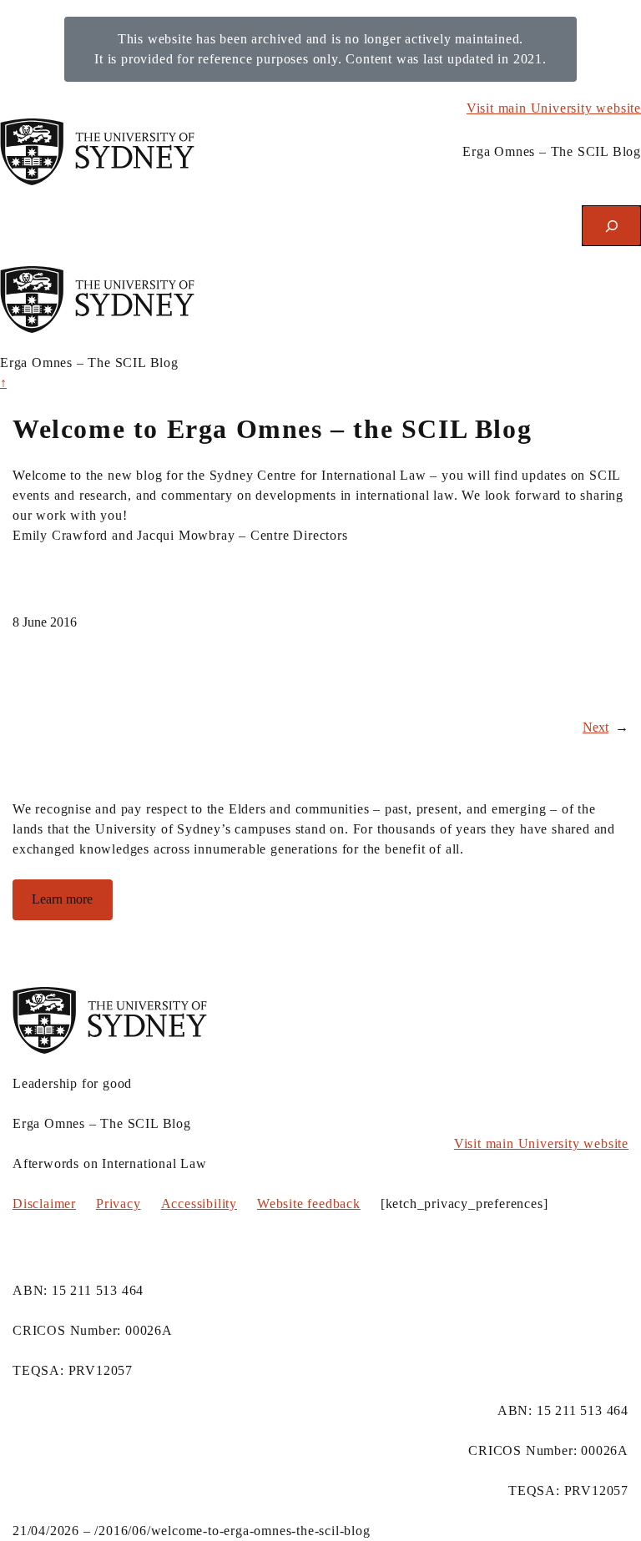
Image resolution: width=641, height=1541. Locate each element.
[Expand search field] (611, 225)
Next (595, 727)
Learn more (62, 899)
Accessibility (199, 1203)
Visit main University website (554, 108)
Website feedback (309, 1203)
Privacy (118, 1203)
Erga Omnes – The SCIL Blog (551, 151)
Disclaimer (44, 1203)
